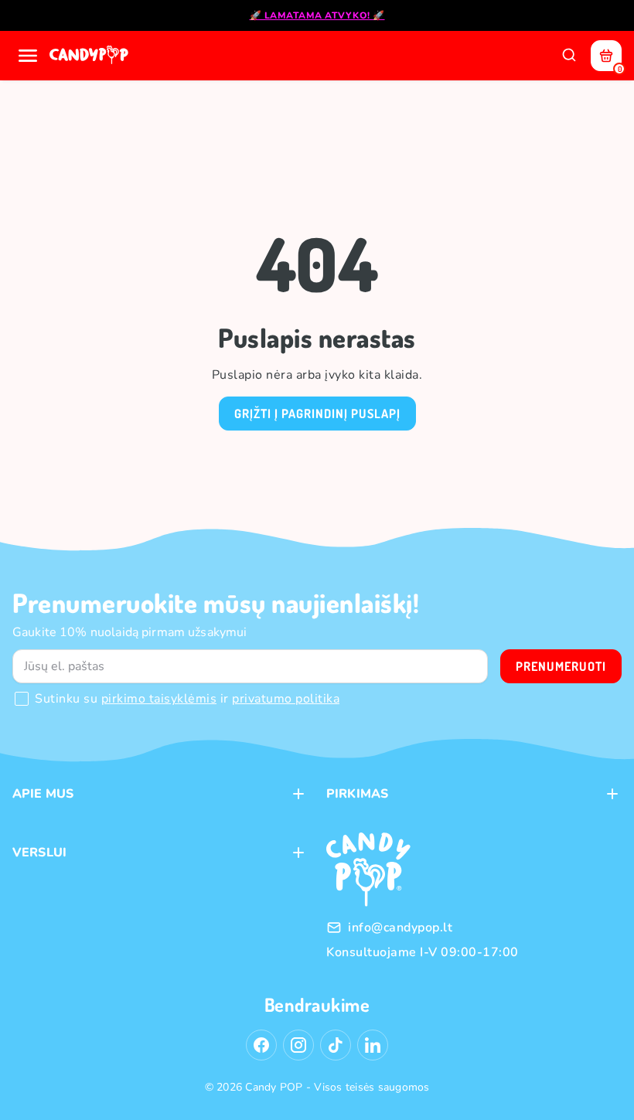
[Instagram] (298, 1045)
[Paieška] (569, 55)
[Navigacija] (27, 55)
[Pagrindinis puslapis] (90, 55)
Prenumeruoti (561, 666)
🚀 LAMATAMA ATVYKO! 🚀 (317, 15)
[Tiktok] (335, 1045)
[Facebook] (261, 1045)
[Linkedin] (372, 1045)
